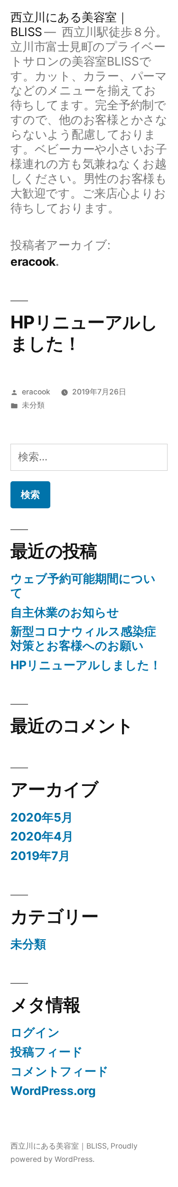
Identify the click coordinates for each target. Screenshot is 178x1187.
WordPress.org (53, 1091)
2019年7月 (40, 856)
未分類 (33, 405)
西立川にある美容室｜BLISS (58, 1145)
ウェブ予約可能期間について (83, 585)
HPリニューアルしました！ (84, 332)
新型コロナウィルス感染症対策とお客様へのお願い (83, 638)
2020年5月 (41, 817)
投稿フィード (46, 1052)
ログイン (35, 1032)
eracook (36, 391)
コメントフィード (59, 1071)
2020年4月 (42, 836)
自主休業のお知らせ (64, 612)
